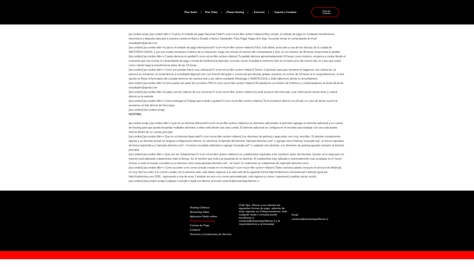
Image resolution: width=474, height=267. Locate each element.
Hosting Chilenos (200, 207)
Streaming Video (199, 211)
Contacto (195, 229)
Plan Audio (190, 12)
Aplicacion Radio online (203, 216)
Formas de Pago (199, 225)
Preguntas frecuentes (202, 220)
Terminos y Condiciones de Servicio (210, 234)
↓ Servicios (258, 12)
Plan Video (211, 12)
